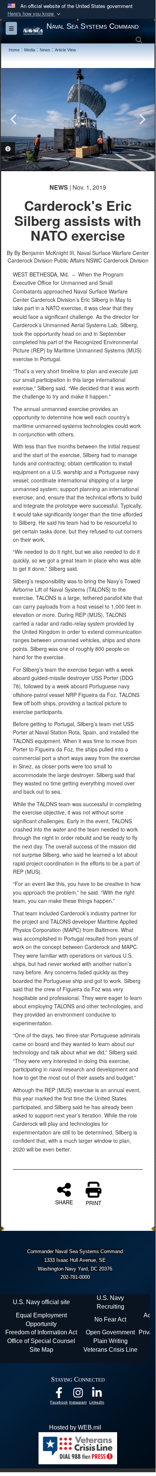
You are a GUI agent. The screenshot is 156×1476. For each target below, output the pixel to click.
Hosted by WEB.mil (75, 1427)
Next (141, 119)
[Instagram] (77, 1394)
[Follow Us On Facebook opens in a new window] (58, 1394)
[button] (35, 14)
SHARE (64, 1201)
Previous (14, 119)
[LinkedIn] (96, 1394)
